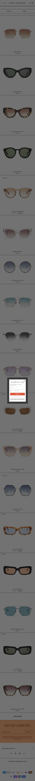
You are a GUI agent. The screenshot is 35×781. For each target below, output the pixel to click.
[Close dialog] (24, 381)
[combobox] (12, 390)
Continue (17, 394)
